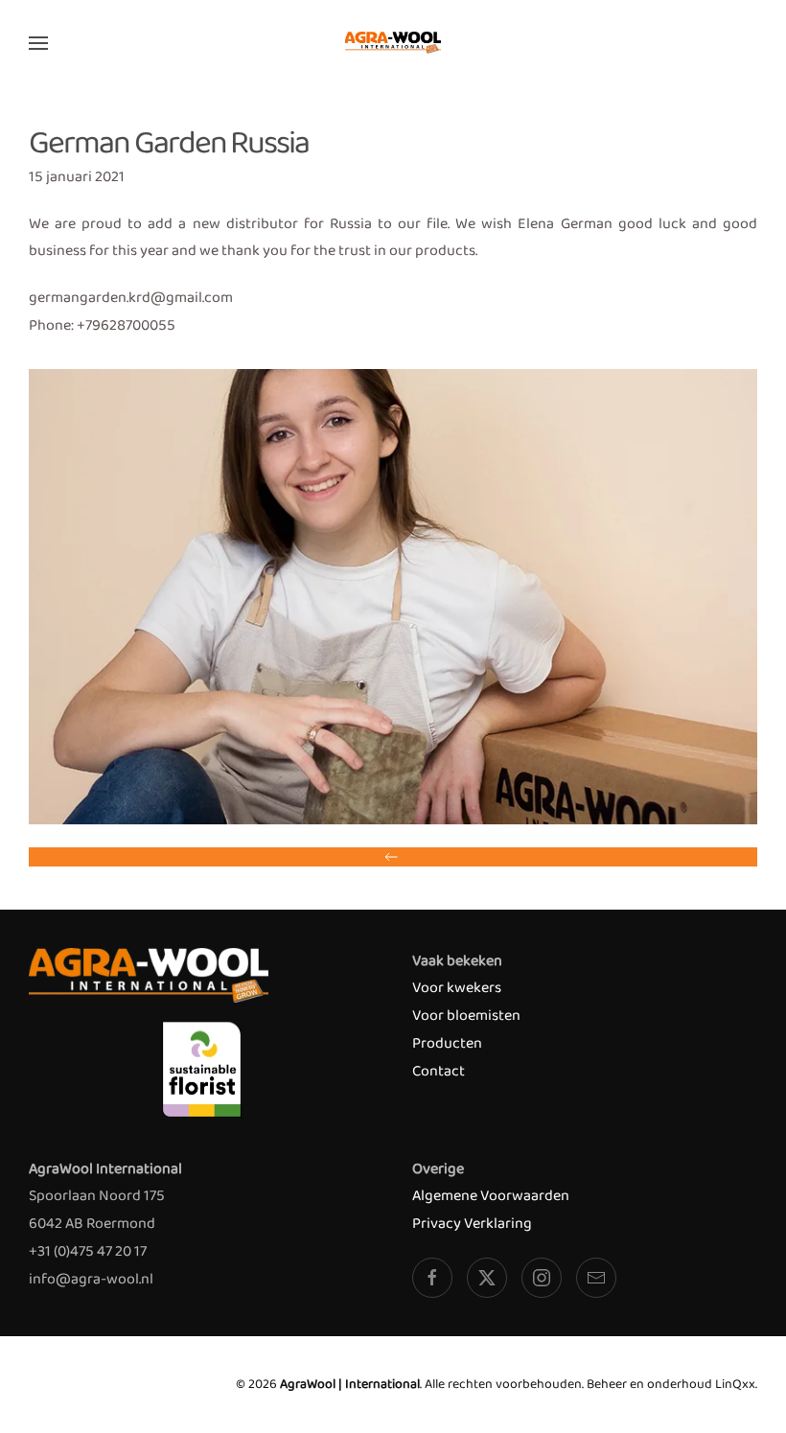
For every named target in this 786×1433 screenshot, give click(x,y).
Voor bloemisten (466, 1016)
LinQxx (735, 1384)
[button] (38, 43)
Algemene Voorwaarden (490, 1196)
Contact (438, 1071)
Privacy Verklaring (472, 1224)
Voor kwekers (456, 988)
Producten (447, 1043)
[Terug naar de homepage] (393, 43)
